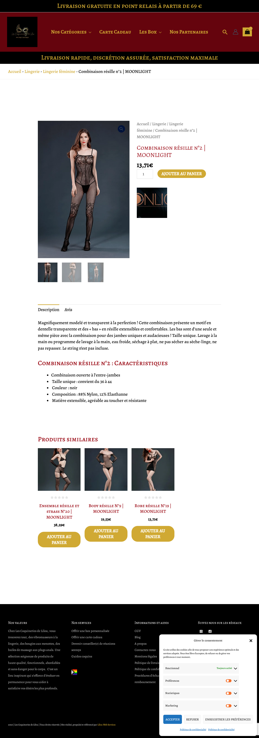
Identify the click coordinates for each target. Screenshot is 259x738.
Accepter (173, 719)
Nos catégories (69, 31)
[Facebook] (210, 631)
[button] (251, 641)
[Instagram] (201, 631)
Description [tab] (48, 310)
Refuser (192, 719)
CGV (138, 631)
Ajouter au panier (181, 174)
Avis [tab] (68, 310)
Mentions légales (146, 656)
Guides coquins (81, 656)
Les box (148, 31)
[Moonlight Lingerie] (152, 203)
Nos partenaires (189, 31)
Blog (138, 637)
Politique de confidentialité (193, 729)
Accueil (14, 71)
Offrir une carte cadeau (86, 637)
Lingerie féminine (59, 71)
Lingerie (32, 71)
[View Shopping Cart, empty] (247, 31)
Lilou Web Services (107, 724)
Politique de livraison (149, 663)
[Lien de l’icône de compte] (235, 32)
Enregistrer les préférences (228, 719)
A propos (140, 643)
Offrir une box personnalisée (90, 631)
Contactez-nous (145, 650)
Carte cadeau (115, 31)
